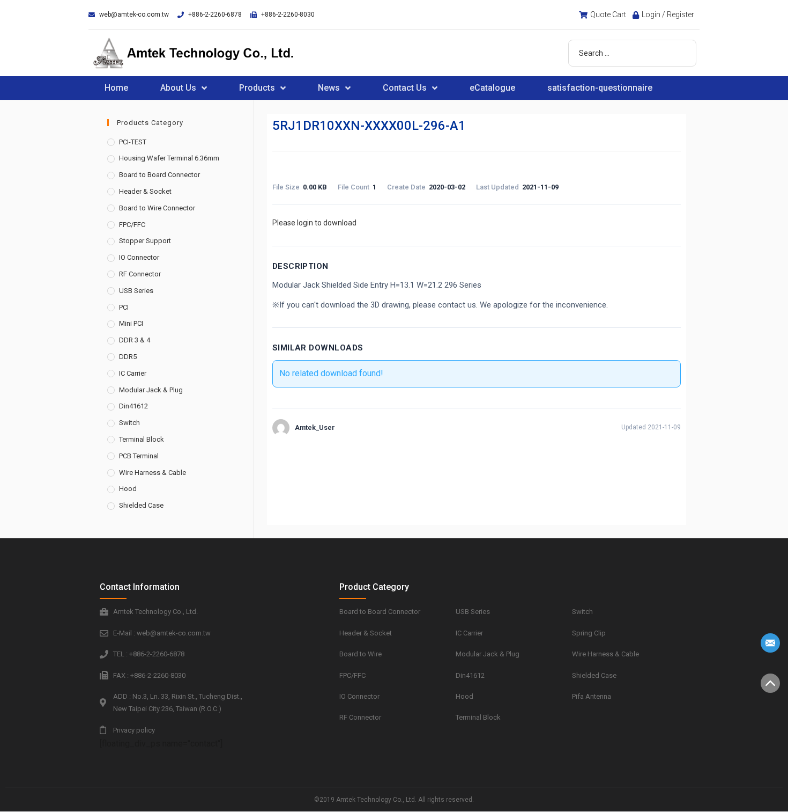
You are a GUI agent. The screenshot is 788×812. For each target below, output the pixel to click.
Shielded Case (141, 505)
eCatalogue (492, 88)
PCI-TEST (132, 142)
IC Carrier (132, 373)
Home (116, 88)
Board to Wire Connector (157, 208)
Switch (129, 423)
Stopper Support (145, 241)
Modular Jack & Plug (151, 390)
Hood (128, 489)
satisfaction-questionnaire (599, 88)
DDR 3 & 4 (134, 340)
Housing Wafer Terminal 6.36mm (169, 158)
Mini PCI (131, 323)
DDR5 (128, 357)
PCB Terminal (139, 456)
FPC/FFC (132, 225)
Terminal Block (141, 439)
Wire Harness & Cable (152, 473)
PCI (124, 307)
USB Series (136, 291)
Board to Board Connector (159, 175)
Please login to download (314, 222)
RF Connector (140, 274)
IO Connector (139, 257)
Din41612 (133, 406)
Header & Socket (145, 191)
